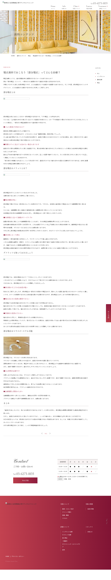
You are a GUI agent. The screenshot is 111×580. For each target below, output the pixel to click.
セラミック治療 (66, 535)
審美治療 (99, 79)
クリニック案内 (66, 512)
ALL (46, 433)
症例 (63, 550)
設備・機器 (65, 515)
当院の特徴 (90, 509)
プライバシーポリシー (18, 556)
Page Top (107, 521)
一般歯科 (64, 541)
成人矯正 (64, 538)
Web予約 (108, 314)
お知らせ (90, 532)
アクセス (64, 518)
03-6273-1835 (99, 3)
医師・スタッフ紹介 (68, 509)
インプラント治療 (67, 532)
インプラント (101, 76)
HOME (7, 556)
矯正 (98, 83)
